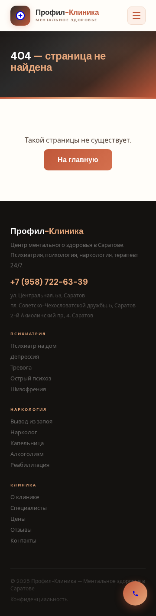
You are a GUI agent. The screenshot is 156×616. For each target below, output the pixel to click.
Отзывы (21, 529)
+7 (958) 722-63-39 (49, 281)
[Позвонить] (135, 593)
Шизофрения (28, 389)
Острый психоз (30, 378)
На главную (78, 159)
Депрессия (24, 356)
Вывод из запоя (31, 421)
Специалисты (28, 508)
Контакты (23, 540)
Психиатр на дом (33, 346)
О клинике (24, 497)
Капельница (27, 443)
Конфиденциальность (39, 599)
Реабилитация (29, 465)
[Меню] (136, 16)
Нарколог (23, 432)
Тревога (21, 367)
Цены (18, 519)
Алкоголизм (27, 454)
